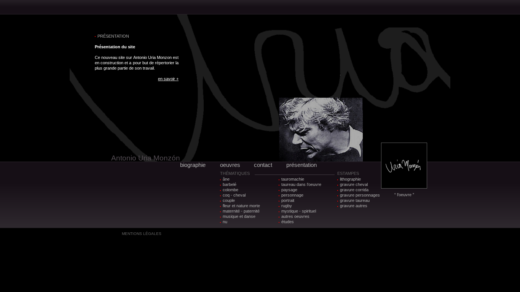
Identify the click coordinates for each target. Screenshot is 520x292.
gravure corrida (354, 189)
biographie (193, 165)
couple (229, 200)
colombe (230, 189)
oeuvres (230, 165)
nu (225, 221)
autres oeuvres (295, 216)
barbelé (229, 184)
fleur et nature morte (241, 205)
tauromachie (292, 179)
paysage (289, 189)
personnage (292, 195)
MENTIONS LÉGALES (141, 234)
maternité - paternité (241, 211)
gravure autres (353, 205)
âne (226, 179)
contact (263, 165)
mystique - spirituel (298, 211)
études (287, 221)
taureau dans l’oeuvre (301, 184)
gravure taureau (355, 200)
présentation (301, 165)
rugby (286, 205)
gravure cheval (354, 184)
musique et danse (239, 216)
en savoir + (168, 78)
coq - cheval (234, 195)
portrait (287, 200)
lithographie (350, 179)
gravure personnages (360, 195)
